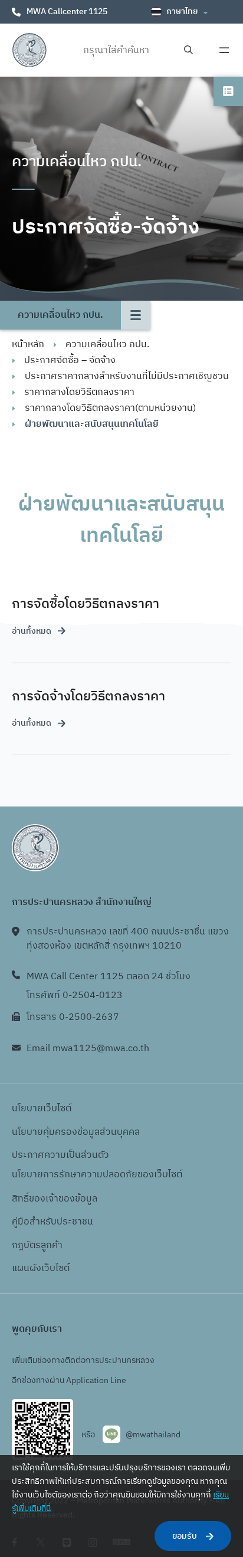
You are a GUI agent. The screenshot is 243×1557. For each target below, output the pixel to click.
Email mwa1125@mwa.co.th (88, 1048)
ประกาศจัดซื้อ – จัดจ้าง (70, 360)
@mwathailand (153, 1434)
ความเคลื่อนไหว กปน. (107, 345)
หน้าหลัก (28, 345)
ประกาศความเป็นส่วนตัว (60, 1155)
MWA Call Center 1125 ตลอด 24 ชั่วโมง (109, 977)
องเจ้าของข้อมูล (65, 1199)
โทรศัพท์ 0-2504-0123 (75, 995)
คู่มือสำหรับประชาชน (52, 1222)
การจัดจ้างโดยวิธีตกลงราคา (88, 696)
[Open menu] (224, 50)
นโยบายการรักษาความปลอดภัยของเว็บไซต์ (97, 1175)
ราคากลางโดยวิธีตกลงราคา (79, 392)
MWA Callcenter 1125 (67, 11)
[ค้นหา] (188, 50)
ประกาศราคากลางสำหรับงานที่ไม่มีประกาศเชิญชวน (127, 376)
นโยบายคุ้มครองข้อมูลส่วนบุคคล (76, 1132)
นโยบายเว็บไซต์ (41, 1109)
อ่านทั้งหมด (31, 631)
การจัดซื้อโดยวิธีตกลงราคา (85, 604)
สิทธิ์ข (23, 1199)
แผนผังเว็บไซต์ (41, 1268)
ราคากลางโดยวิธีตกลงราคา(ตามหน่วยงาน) (110, 408)
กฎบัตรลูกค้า (37, 1245)
